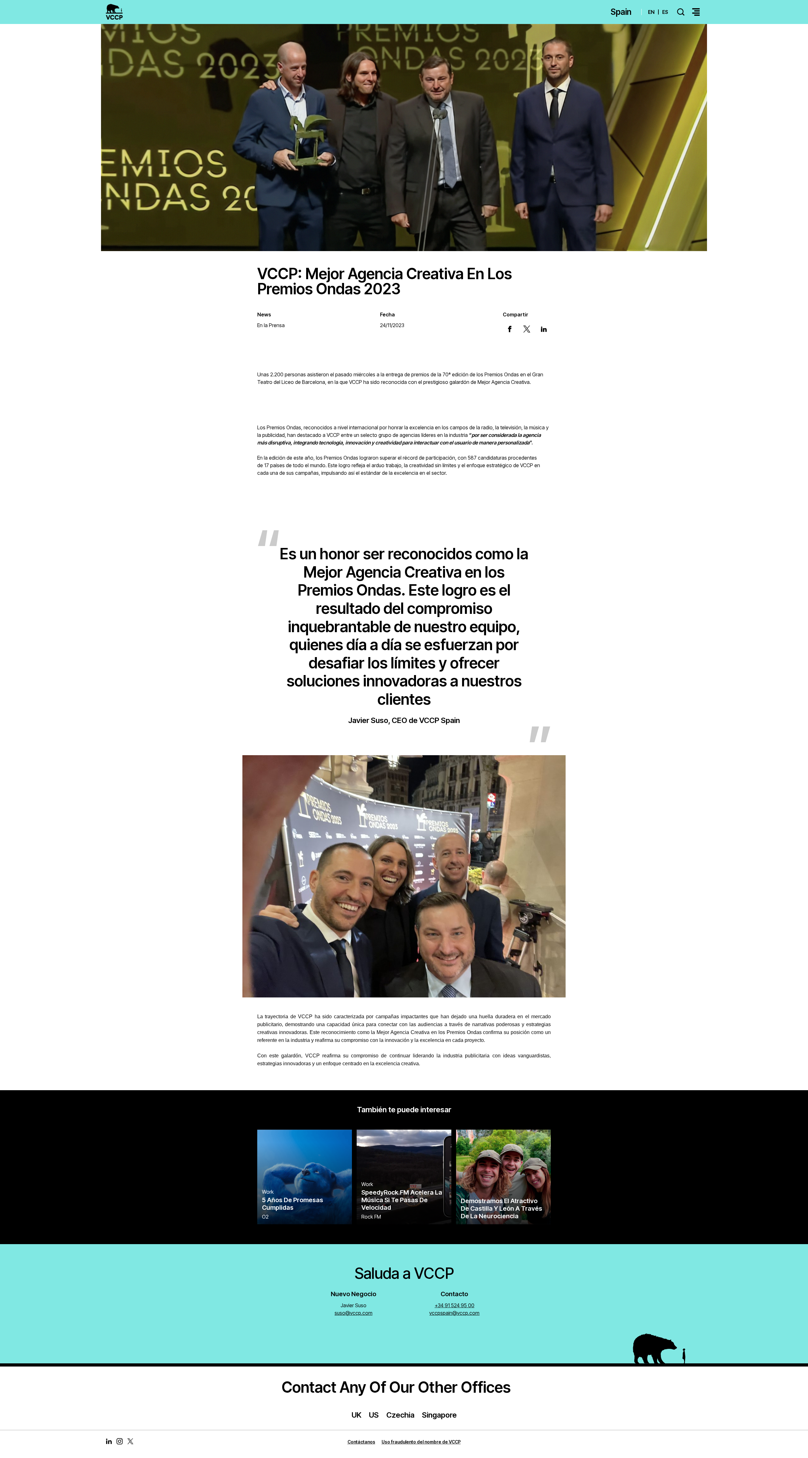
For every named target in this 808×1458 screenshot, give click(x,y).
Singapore (439, 1415)
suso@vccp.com (353, 1313)
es (665, 12)
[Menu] (696, 12)
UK (356, 1415)
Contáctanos (361, 1441)
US (374, 1415)
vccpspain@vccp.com (454, 1313)
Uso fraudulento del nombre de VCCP (421, 1441)
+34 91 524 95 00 (454, 1305)
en (651, 12)
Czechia (400, 1415)
